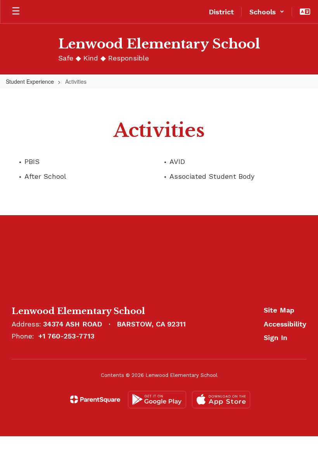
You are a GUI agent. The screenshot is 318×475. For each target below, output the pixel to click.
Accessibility (285, 324)
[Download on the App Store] (221, 399)
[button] (267, 11)
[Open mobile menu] (15, 11)
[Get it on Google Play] (157, 399)
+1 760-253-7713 (66, 336)
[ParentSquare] (95, 399)
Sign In (275, 337)
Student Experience (30, 81)
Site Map (279, 310)
